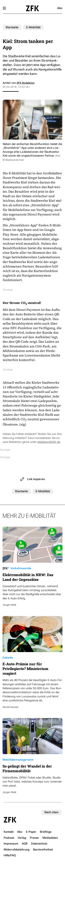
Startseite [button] (32, 8)
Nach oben (51, 812)
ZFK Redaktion (25, 82)
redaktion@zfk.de (48, 442)
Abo (59, 8)
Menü (4, 8)
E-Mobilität (33, 27)
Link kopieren (36, 479)
